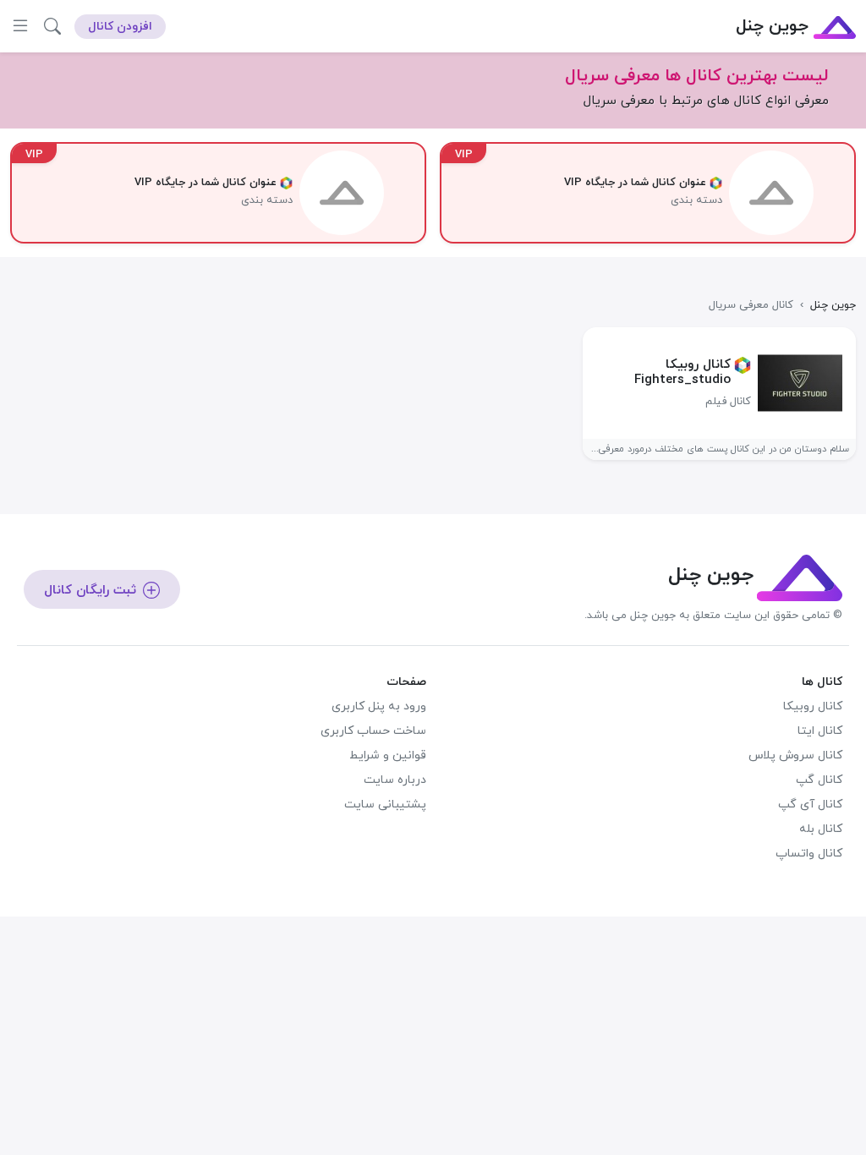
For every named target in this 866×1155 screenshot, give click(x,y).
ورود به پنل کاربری (379, 706)
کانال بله (820, 829)
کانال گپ (819, 780)
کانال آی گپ (810, 804)
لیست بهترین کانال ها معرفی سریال (697, 76)
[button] (52, 26)
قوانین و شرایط (387, 755)
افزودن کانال (120, 27)
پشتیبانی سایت (385, 804)
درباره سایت (395, 780)
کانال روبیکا (812, 706)
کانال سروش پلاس (795, 755)
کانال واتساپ (809, 854)
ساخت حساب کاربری (373, 731)
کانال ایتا (819, 731)
